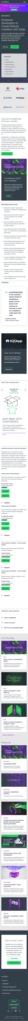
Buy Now (5, 491)
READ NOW (14, 9)
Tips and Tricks (8, 74)
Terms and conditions (14, 1018)
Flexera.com (14, 1007)
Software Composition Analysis (11, 990)
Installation (6, 993)
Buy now (14, 47)
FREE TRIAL (5, 495)
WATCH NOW (8, 369)
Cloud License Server (10, 67)
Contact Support (14, 963)
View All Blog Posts (8, 735)
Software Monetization (9, 987)
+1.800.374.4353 (14, 999)
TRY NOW (8, 196)
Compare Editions (9, 62)
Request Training (9, 71)
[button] (14, 503)
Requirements (8, 69)
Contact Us (6, 560)
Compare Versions (9, 64)
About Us (5, 980)
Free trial (5, 47)
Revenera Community (14, 1004)
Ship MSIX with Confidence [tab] (14, 390)
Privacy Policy (6, 1018)
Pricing (7, 60)
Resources (5, 983)
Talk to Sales (6, 153)
